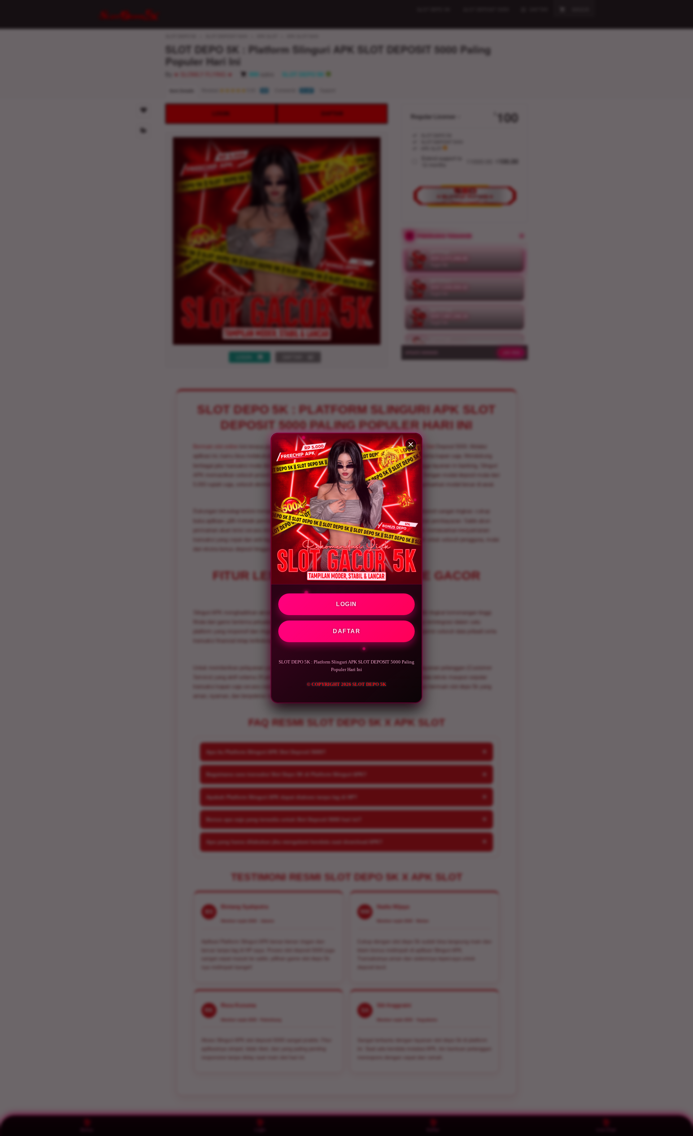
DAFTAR (346, 631)
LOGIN (346, 604)
